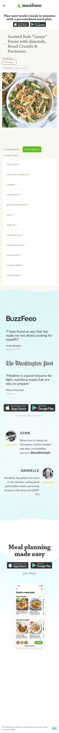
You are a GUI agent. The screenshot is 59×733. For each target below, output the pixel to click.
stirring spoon (13, 275)
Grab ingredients (12, 149)
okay (54, 728)
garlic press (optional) (17, 204)
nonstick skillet (14, 265)
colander (11, 184)
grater (9, 214)
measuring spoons (15, 244)
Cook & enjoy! (11, 155)
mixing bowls (13, 255)
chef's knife (12, 164)
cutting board (13, 194)
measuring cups (14, 234)
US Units (7, 68)
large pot (11, 224)
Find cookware (32, 149)
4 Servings (8, 62)
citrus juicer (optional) (17, 174)
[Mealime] (29, 6)
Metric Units (20, 68)
